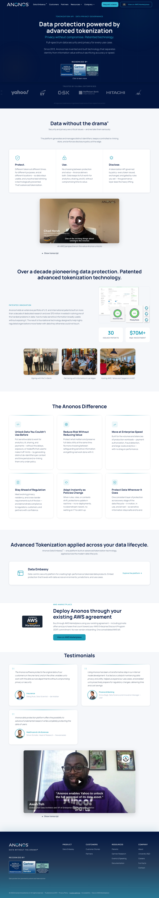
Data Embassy (40, 4)
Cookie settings (74, 893)
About (140, 849)
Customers (54, 4)
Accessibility (85, 893)
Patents (115, 849)
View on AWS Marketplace (69, 637)
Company (88, 4)
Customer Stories (93, 849)
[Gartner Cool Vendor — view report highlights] (79, 70)
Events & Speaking (119, 858)
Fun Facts (142, 863)
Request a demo (110, 4)
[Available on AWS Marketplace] (32, 621)
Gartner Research (119, 854)
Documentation (118, 863)
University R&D (144, 854)
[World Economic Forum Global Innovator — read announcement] (67, 70)
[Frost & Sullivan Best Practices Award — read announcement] (92, 70)
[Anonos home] (18, 4)
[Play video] (79, 221)
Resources (75, 4)
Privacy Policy (63, 893)
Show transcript (51, 253)
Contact (141, 868)
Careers (141, 858)
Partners (64, 4)
